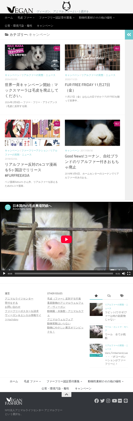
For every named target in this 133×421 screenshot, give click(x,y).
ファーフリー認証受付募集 (55, 17)
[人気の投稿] (96, 296)
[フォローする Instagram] (108, 401)
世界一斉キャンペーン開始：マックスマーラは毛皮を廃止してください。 (32, 90)
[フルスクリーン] (128, 273)
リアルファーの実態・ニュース (38, 75)
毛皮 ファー (25, 17)
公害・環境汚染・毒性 (18, 25)
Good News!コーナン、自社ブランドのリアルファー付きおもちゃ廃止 (92, 161)
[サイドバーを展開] (129, 35)
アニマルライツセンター (19, 298)
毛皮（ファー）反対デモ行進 (64, 298)
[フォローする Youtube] (114, 401)
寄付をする (11, 302)
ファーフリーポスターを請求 (22, 311)
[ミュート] (123, 273)
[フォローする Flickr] (120, 401)
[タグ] (121, 296)
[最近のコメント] (109, 296)
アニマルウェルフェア (60, 319)
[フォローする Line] (126, 401)
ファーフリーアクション (34, 150)
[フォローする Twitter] (102, 401)
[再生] (4, 273)
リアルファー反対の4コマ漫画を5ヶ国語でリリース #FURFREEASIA (31, 170)
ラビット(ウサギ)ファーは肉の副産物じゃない (116, 316)
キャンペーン (45, 25)
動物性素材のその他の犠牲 (95, 17)
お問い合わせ (12, 306)
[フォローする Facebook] (96, 401)
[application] (66, 239)
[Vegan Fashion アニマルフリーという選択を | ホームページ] (19, 12)
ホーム (9, 17)
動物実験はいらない (59, 323)
